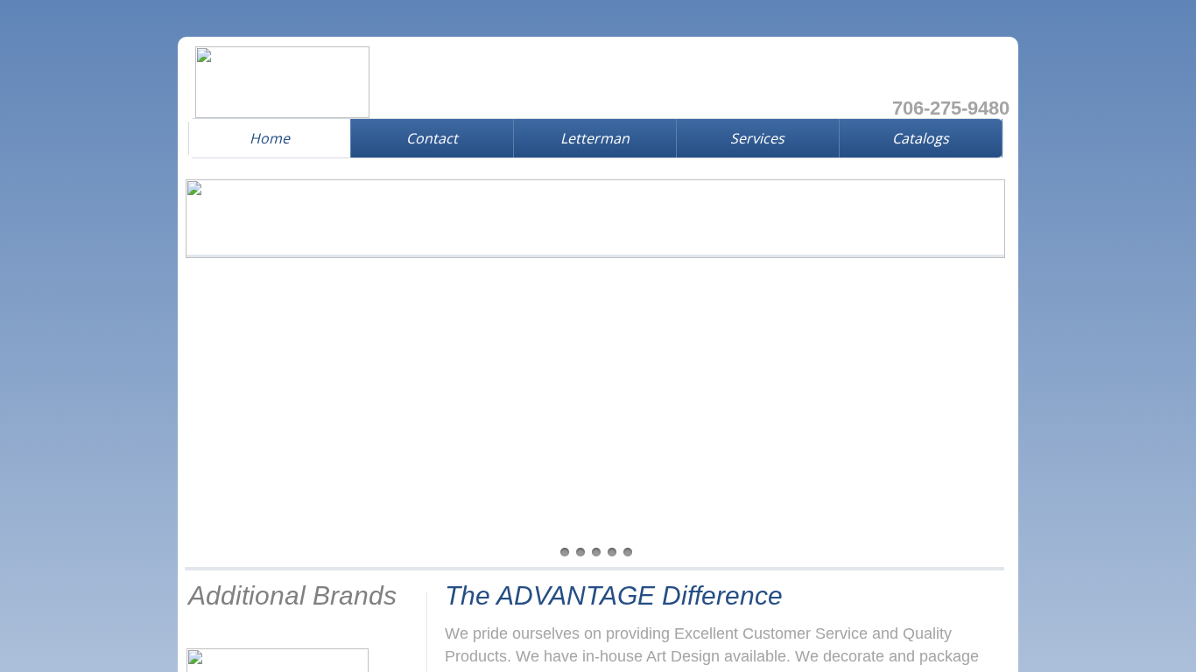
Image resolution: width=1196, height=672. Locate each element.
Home (270, 138)
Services (757, 138)
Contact (432, 138)
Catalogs (920, 138)
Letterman (595, 138)
